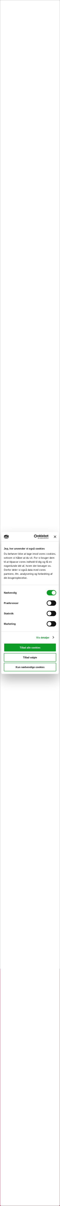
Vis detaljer (42, 637)
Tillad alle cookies (30, 647)
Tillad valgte (30, 657)
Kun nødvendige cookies (30, 667)
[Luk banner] (55, 536)
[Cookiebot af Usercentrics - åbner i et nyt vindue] (35, 537)
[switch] (51, 603)
